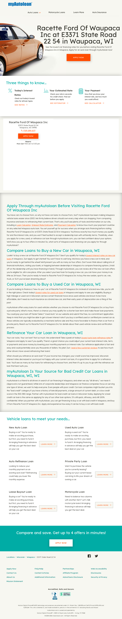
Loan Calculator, (24, 225)
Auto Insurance (99, 12)
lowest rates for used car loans (49, 292)
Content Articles (42, 573)
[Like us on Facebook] (89, 555)
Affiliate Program (70, 573)
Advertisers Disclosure (73, 577)
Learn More (78, 12)
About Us (11, 577)
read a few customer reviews (84, 348)
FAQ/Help (39, 569)
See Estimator (57, 103)
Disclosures (96, 573)
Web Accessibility (99, 569)
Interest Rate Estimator (42, 225)
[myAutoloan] (61, 594)
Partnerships (68, 569)
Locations (11, 557)
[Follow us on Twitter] (96, 555)
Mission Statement (15, 581)
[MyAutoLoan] (20, 4)
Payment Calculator (67, 225)
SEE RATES (20, 105)
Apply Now (78, 57)
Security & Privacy (99, 577)
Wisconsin (21, 557)
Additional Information (45, 577)
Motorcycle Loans (56, 12)
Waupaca (31, 557)
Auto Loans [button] (33, 12)
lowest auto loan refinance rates (96, 338)
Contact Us (11, 573)
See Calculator (93, 103)
